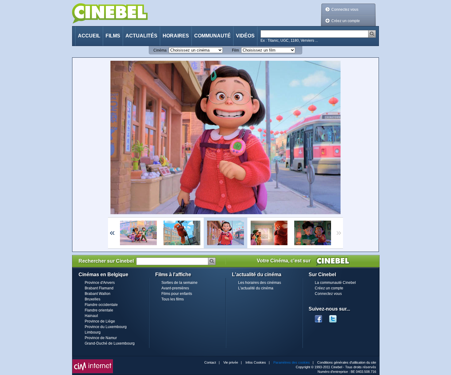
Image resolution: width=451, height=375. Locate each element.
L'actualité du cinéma (255, 288)
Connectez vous (344, 9)
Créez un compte (345, 21)
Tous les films (172, 299)
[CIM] (92, 361)
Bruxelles (92, 299)
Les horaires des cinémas (259, 282)
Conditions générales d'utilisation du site (346, 362)
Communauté (212, 35)
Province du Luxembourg (106, 327)
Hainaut (91, 316)
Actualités (141, 35)
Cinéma (160, 50)
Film (235, 50)
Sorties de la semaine (179, 282)
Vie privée (230, 362)
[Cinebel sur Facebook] (318, 317)
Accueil (89, 35)
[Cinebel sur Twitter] (336, 317)
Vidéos (245, 35)
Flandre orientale (99, 310)
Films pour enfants (176, 294)
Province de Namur (101, 338)
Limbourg (93, 332)
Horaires (176, 35)
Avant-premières (175, 288)
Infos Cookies (255, 362)
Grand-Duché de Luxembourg (110, 343)
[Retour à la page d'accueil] (110, 13)
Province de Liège (100, 321)
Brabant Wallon (97, 294)
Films (113, 35)
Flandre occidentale (101, 305)
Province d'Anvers (100, 282)
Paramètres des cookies (291, 362)
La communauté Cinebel (335, 282)
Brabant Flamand (99, 288)
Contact (210, 362)
